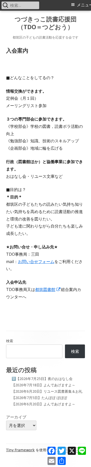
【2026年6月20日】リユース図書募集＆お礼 (47, 391)
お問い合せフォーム (36, 261)
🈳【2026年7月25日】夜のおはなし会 (42, 378)
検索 (9, 340)
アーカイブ (16, 417)
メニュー (84, 5)
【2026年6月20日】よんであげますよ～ (43, 404)
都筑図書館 (48, 289)
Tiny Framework (20, 450)
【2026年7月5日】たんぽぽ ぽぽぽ (39, 397)
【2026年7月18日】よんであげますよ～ (43, 385)
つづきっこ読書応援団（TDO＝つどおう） (46, 23)
